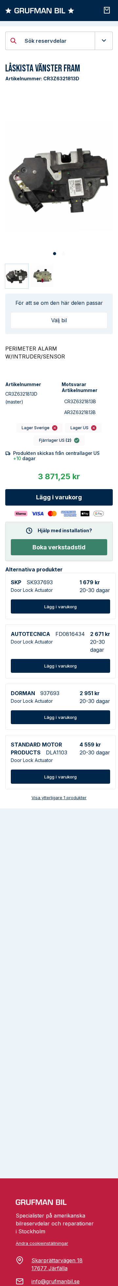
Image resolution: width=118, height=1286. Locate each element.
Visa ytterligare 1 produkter (59, 797)
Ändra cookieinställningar (42, 1243)
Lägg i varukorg (59, 497)
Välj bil (59, 320)
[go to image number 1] (54, 253)
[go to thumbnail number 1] (16, 276)
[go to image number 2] (63, 253)
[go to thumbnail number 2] (42, 276)
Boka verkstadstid (59, 547)
